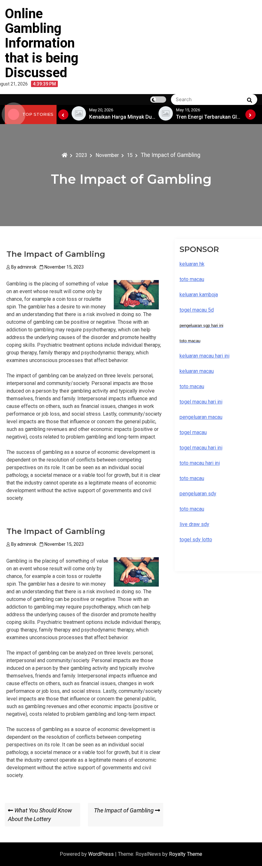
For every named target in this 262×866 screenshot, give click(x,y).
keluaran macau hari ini (204, 356)
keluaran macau (197, 371)
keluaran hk (192, 264)
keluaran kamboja (199, 295)
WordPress (101, 854)
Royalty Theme (185, 854)
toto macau (192, 509)
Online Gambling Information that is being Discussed (41, 43)
